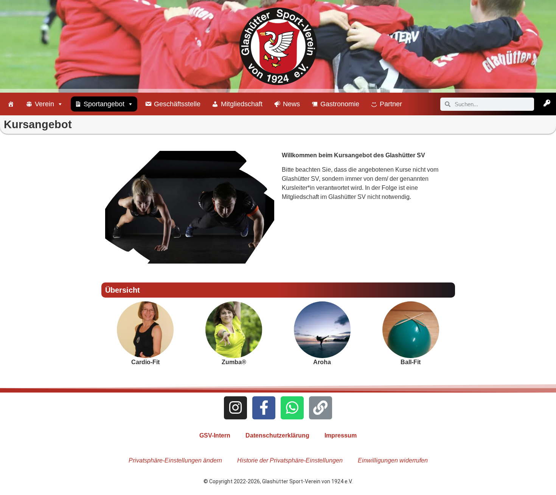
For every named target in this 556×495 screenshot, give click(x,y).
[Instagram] (235, 407)
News (291, 104)
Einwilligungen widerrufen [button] (393, 460)
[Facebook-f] (263, 407)
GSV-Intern (214, 435)
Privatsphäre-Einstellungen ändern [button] (175, 460)
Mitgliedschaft (241, 104)
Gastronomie (339, 104)
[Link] (320, 407)
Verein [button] (44, 104)
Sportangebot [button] (104, 104)
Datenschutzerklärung (277, 435)
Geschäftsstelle (177, 104)
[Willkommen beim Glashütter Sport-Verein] (11, 104)
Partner (391, 104)
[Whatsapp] (292, 407)
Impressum (341, 435)
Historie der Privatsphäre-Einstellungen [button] (290, 460)
